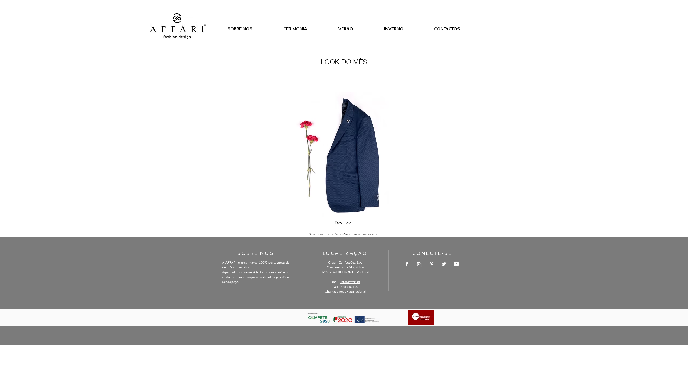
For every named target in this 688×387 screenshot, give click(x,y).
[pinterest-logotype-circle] (431, 264)
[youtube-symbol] (456, 264)
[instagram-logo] (419, 264)
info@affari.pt (350, 282)
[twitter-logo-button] (444, 264)
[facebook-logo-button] (407, 264)
